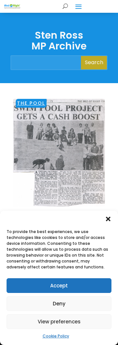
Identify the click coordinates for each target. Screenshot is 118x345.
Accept (59, 285)
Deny (59, 303)
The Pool (31, 103)
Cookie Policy (56, 336)
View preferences (59, 321)
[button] (108, 219)
